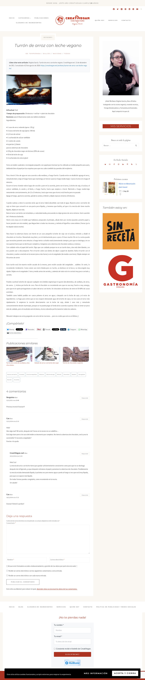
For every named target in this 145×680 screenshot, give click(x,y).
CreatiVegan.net (17, 453)
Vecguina (10, 397)
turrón (9, 380)
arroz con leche (12, 374)
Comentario (11, 523)
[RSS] (133, 9)
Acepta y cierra (125, 673)
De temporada (33, 53)
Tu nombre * (59, 625)
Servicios (113, 20)
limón (59, 374)
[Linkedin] (129, 9)
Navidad (57, 53)
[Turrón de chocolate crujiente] (76, 354)
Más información (96, 673)
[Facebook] (113, 9)
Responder (85, 398)
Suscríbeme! (72, 654)
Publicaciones (42, 18)
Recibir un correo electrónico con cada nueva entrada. (27, 576)
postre (74, 374)
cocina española (32, 374)
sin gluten (82, 374)
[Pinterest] (125, 9)
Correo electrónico (57, 560)
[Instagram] (121, 9)
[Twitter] (117, 9)
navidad (66, 374)
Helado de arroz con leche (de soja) (47, 363)
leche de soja (50, 374)
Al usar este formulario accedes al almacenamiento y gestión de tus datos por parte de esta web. (42, 566)
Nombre (10, 560)
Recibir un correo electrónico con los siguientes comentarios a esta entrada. (35, 571)
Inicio (12, 18)
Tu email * (58, 636)
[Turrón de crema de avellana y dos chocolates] (19, 354)
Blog (21, 607)
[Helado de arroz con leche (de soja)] (47, 354)
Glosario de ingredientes (28, 22)
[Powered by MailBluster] (72, 663)
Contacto (126, 20)
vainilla (16, 380)
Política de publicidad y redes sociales (116, 607)
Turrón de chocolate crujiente (73, 363)
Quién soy (99, 20)
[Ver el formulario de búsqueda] (141, 9)
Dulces (47, 53)
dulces (41, 374)
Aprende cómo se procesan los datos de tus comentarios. (57, 589)
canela (21, 374)
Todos (67, 53)
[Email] (137, 9)
